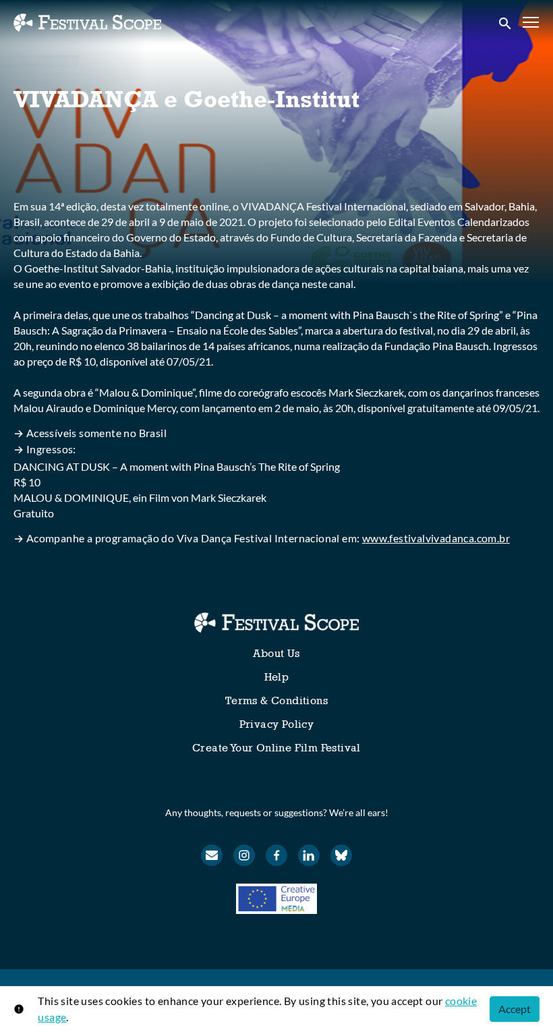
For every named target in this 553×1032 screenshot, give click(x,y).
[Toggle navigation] (531, 22)
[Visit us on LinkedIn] (309, 855)
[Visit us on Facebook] (276, 855)
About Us (276, 653)
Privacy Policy (276, 724)
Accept (514, 1008)
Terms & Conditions (276, 700)
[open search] (506, 22)
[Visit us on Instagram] (244, 855)
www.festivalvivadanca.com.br (436, 538)
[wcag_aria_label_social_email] (212, 855)
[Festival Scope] (276, 622)
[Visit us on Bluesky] (341, 855)
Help (276, 676)
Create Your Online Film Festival (276, 747)
